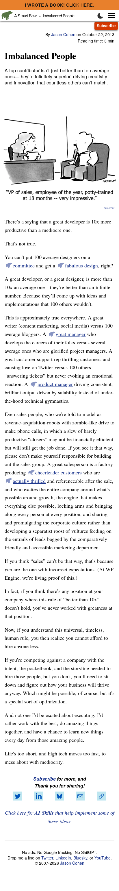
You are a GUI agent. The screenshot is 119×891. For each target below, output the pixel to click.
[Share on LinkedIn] (39, 796)
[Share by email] (80, 796)
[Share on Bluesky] (59, 796)
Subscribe (106, 25)
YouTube (102, 858)
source (109, 207)
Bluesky (80, 858)
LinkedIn (63, 858)
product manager (55, 383)
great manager (70, 333)
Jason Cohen (63, 34)
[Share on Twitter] (17, 796)
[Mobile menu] (108, 15)
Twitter (47, 858)
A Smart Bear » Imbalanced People (44, 15)
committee (24, 265)
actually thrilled (29, 480)
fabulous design (81, 265)
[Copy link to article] (101, 796)
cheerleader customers (58, 472)
